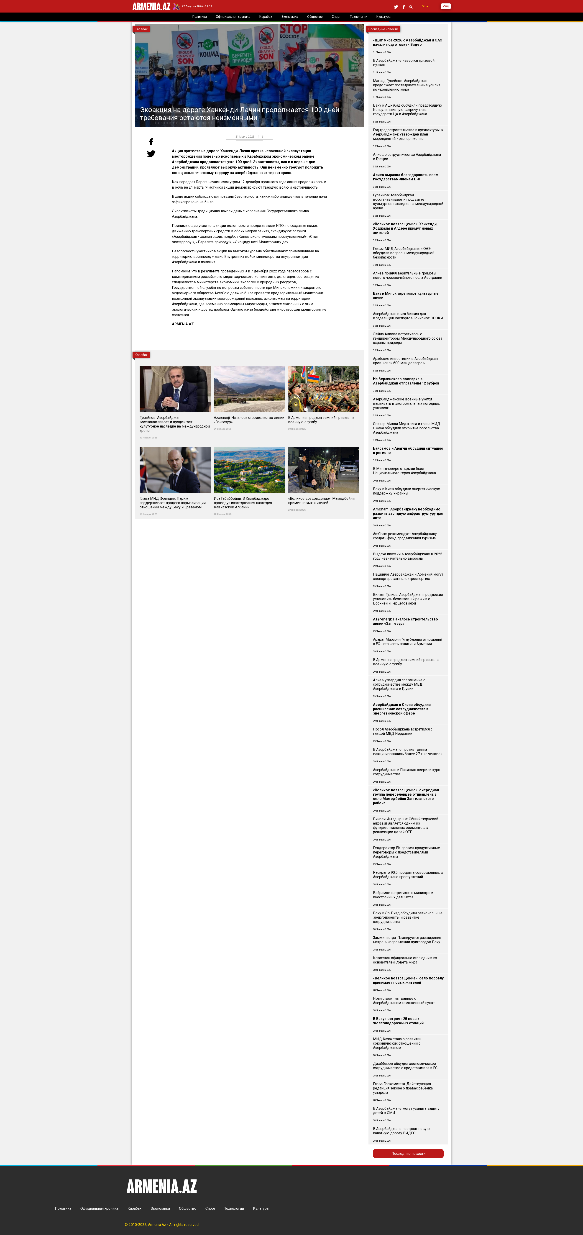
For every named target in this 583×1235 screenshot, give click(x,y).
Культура (260, 1208)
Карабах (134, 1208)
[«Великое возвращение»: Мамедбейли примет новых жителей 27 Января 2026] (323, 444)
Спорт (210, 1208)
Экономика (160, 1208)
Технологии (234, 1208)
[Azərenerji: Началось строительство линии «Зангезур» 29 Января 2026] (250, 363)
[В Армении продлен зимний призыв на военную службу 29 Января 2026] (323, 363)
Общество (187, 1208)
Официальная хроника (99, 1208)
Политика (63, 1208)
